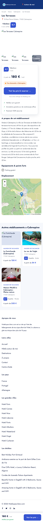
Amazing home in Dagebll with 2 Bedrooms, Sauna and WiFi (21, 489)
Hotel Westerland (8, 431)
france (10, 12)
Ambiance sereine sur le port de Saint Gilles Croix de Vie (21, 461)
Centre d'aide (7, 367)
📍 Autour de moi (28, 4)
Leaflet (28, 214)
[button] (21, 194)
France (4, 381)
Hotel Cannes (7, 408)
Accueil (4, 12)
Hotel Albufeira (8, 427)
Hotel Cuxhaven (8, 440)
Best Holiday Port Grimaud (12, 454)
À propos (5, 358)
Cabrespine (17, 12)
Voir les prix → (32, 517)
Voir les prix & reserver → (20, 90)
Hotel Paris (6, 404)
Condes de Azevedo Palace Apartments (17, 475)
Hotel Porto (6, 422)
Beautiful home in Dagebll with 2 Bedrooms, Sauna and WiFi (21, 481)
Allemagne (6, 390)
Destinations (6, 353)
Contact (5, 362)
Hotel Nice (6, 413)
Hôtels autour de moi (10, 348)
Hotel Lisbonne (7, 418)
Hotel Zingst (6, 436)
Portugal (5, 385)
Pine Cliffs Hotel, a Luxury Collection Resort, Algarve (19, 469)
